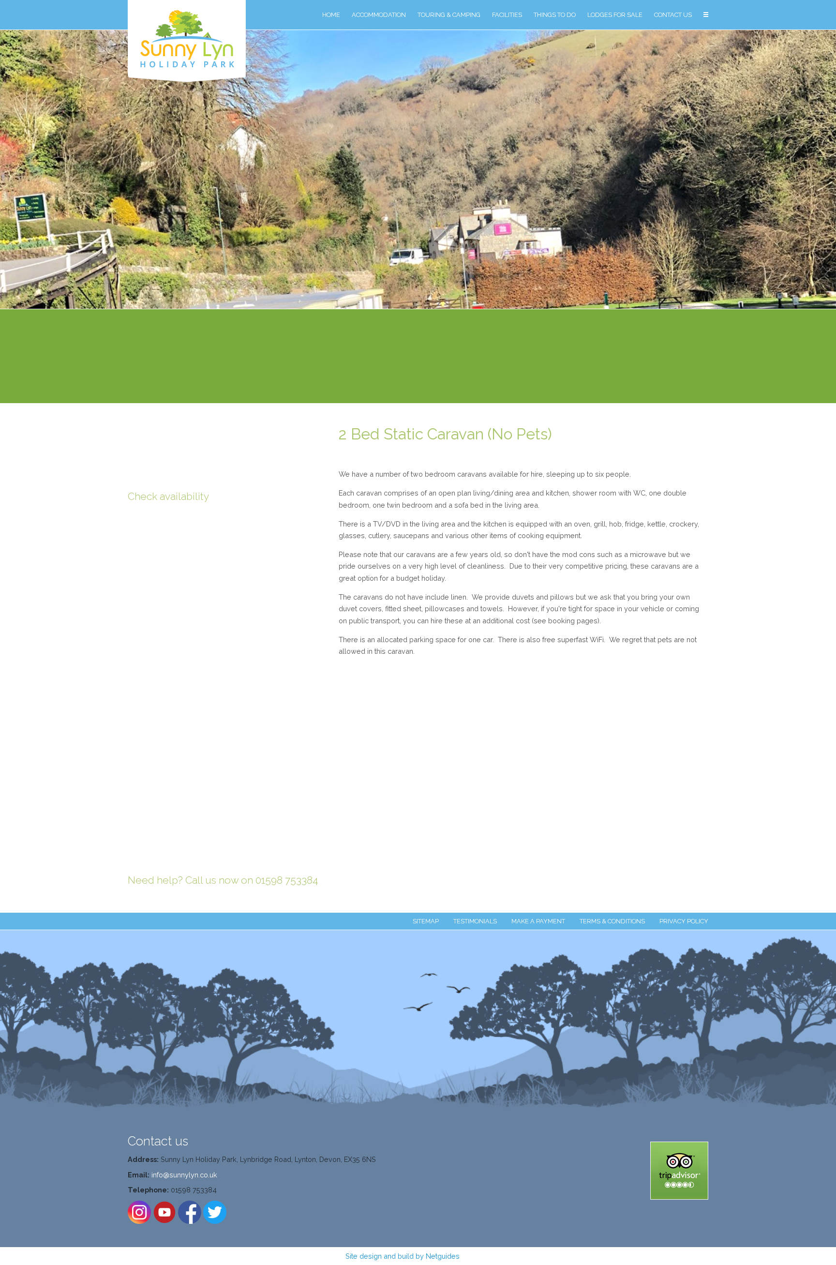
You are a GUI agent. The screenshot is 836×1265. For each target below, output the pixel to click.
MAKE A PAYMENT (538, 921)
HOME (331, 14)
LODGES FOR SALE (614, 14)
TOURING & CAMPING (449, 14)
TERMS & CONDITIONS (612, 921)
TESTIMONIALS (475, 921)
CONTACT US (673, 14)
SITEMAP (426, 921)
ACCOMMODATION (379, 14)
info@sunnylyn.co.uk (184, 1175)
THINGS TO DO (555, 14)
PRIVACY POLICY (683, 921)
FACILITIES (507, 14)
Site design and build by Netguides (402, 1256)
